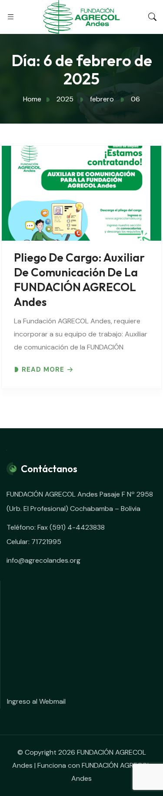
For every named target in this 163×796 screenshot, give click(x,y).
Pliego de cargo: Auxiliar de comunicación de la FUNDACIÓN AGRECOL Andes (79, 279)
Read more (43, 369)
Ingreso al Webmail (36, 701)
